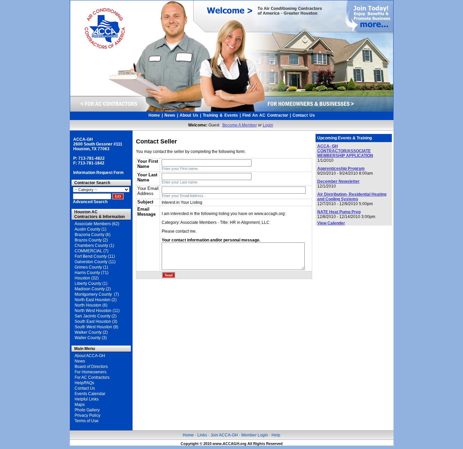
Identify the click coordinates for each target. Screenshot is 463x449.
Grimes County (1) (91, 267)
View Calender (331, 223)
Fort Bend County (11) (95, 256)
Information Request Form (98, 172)
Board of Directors (91, 366)
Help (275, 435)
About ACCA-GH (90, 355)
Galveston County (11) (95, 261)
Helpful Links (87, 399)
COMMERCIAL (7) (91, 251)
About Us (189, 115)
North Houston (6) (91, 305)
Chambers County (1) (94, 245)
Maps (80, 404)
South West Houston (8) (96, 327)
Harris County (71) (91, 272)
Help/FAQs (84, 382)
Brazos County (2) (91, 240)
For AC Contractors (92, 377)
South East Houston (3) (96, 321)
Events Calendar (90, 393)
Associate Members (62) (97, 223)
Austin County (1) (90, 229)
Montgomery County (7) (97, 294)
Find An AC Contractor (265, 115)
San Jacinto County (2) (96, 316)
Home (154, 115)
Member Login (254, 435)
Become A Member (239, 125)
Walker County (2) (91, 332)
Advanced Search (90, 201)
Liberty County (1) (91, 283)
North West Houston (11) (97, 310)
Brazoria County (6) (92, 234)
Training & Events (220, 115)
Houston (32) (87, 278)
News (169, 115)
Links (202, 435)
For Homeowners (90, 372)
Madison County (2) (93, 289)
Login (268, 125)
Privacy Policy (87, 415)
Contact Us (304, 115)
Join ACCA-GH (224, 435)
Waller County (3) (91, 337)
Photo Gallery (87, 410)
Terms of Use (87, 420)
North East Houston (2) (96, 299)
